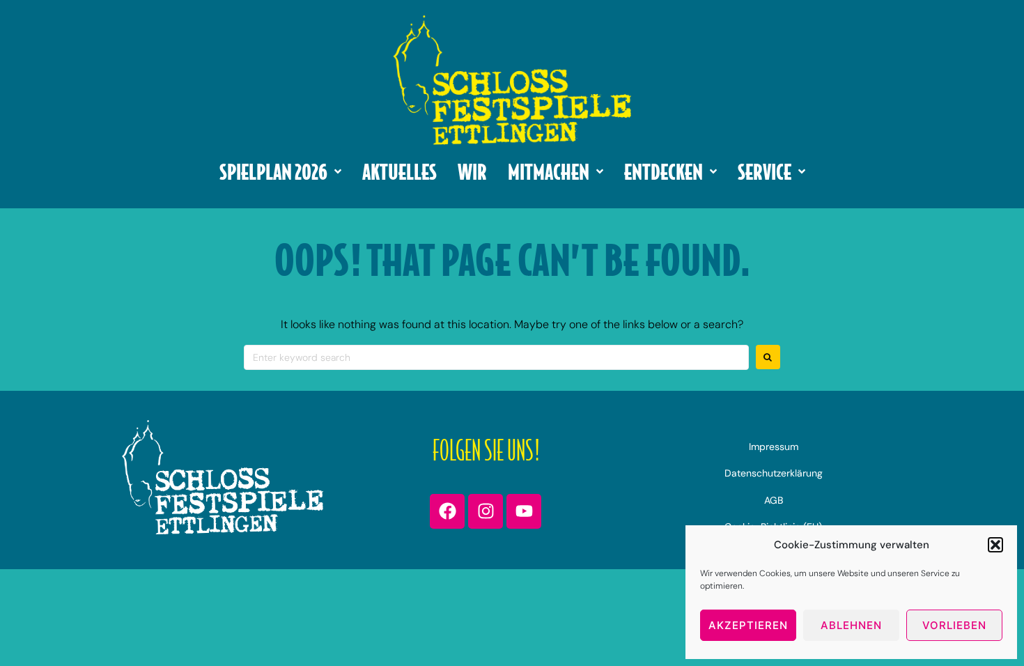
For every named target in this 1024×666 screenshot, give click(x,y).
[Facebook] (447, 511)
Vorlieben (954, 625)
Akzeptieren (748, 625)
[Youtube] (523, 511)
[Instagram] (485, 511)
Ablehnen (851, 625)
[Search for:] (496, 357)
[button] (995, 545)
